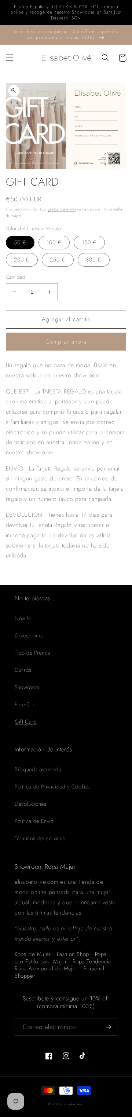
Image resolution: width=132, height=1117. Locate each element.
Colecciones (29, 635)
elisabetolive (74, 1104)
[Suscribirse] (108, 1027)
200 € (22, 260)
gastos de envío (62, 209)
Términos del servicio (40, 838)
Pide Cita (25, 704)
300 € (94, 260)
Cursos (23, 670)
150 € (89, 242)
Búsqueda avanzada (38, 769)
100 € (54, 242)
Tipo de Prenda (33, 653)
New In (23, 618)
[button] (9, 58)
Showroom (27, 687)
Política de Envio (34, 821)
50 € (20, 242)
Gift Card (26, 722)
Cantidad (15, 277)
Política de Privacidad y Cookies (53, 787)
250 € (58, 260)
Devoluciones (31, 804)
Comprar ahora (66, 341)
